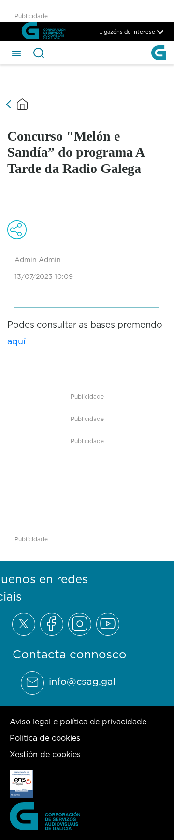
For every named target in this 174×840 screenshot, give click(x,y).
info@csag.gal (82, 681)
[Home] (22, 104)
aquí (16, 341)
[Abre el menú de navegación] (16, 52)
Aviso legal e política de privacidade (78, 721)
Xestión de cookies (45, 754)
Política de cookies (45, 738)
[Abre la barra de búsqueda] (38, 53)
